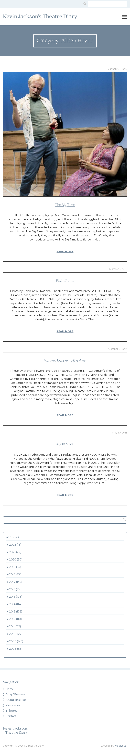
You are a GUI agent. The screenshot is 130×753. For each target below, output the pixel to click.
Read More (65, 251)
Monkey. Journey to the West (65, 361)
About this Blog (16, 699)
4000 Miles (65, 444)
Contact (11, 716)
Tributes (11, 710)
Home (10, 689)
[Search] (85, 4)
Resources (13, 705)
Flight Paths (65, 281)
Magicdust (121, 745)
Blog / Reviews (15, 694)
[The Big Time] (65, 134)
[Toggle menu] (124, 17)
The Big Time (65, 205)
